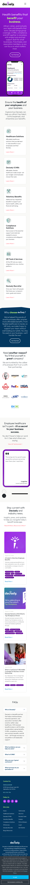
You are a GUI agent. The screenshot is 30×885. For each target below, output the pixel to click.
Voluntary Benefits (8, 819)
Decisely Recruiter (8, 827)
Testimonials (21, 811)
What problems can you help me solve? (12, 748)
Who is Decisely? (10, 709)
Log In (20, 825)
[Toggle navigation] (25, 3)
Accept (15, 877)
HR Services (6, 825)
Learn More (9, 152)
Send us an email (7, 784)
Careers (20, 819)
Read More (8, 581)
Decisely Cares (22, 816)
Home (4, 811)
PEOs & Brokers (22, 822)
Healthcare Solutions (8, 813)
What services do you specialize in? (12, 768)
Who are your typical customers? (11, 761)
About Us (20, 813)
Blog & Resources (7, 830)
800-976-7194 (7, 792)
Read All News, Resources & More (14, 526)
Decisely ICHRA (7, 816)
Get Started (15, 55)
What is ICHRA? (10, 754)
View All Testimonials (14, 444)
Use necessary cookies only (15, 882)
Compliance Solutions (9, 822)
